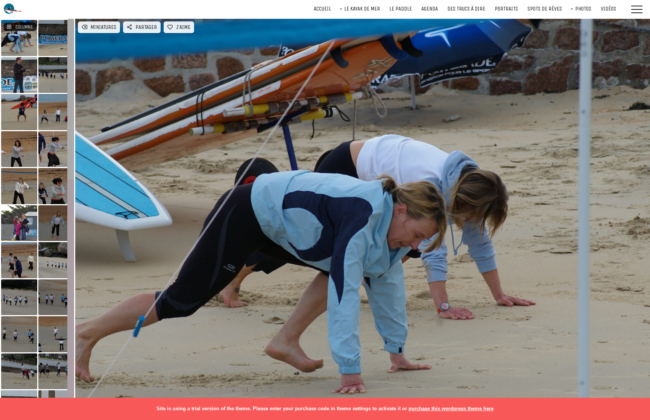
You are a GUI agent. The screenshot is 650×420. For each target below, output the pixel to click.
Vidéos (608, 8)
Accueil (322, 8)
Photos (583, 8)
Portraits (506, 8)
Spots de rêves (544, 8)
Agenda (429, 8)
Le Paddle (400, 8)
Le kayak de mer (362, 8)
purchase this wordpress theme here (451, 408)
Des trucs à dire (466, 8)
